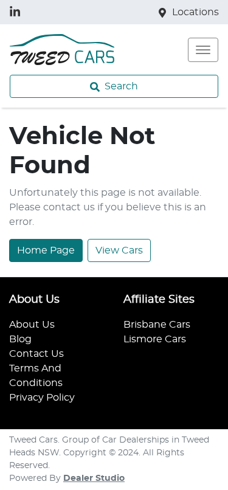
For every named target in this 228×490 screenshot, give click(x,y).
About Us (32, 325)
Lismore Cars (154, 339)
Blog (20, 339)
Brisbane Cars (156, 325)
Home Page (46, 250)
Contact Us (36, 354)
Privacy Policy (42, 397)
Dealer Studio (94, 478)
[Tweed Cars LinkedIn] (17, 12)
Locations (195, 12)
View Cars (119, 250)
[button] (203, 50)
